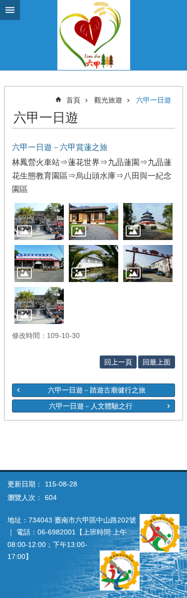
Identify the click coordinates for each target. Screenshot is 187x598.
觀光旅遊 (108, 100)
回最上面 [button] (157, 362)
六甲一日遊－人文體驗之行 (91, 406)
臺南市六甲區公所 (93, 35)
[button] (39, 221)
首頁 (73, 100)
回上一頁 (118, 362)
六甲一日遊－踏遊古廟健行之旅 (97, 390)
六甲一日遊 (153, 100)
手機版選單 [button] (10, 10)
